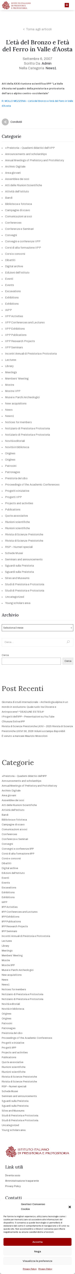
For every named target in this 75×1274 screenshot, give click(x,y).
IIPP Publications (16, 334)
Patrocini (10, 465)
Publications (12, 509)
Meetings (11, 372)
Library (9, 366)
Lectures (10, 359)
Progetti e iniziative (17, 490)
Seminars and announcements (24, 559)
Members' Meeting (17, 378)
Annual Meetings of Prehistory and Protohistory (34, 160)
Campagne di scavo (17, 210)
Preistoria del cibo (16, 478)
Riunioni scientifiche (17, 522)
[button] (70, 1206)
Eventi (9, 278)
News (9, 409)
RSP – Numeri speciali (19, 546)
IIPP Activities (14, 316)
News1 (51, 68)
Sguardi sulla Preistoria (19, 565)
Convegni (11, 235)
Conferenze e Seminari (19, 228)
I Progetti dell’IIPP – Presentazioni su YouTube (28, 716)
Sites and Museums (17, 578)
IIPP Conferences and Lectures (25, 322)
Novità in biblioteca (17, 447)
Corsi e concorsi (15, 253)
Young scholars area (17, 603)
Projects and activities (19, 503)
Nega (37, 1251)
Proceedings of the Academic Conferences (32, 484)
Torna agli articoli (39, 29)
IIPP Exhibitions (15, 328)
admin (47, 63)
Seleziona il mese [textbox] (13, 628)
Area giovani (13, 172)
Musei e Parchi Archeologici (22, 397)
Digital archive (14, 266)
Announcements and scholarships (26, 154)
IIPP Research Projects (20, 341)
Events (9, 285)
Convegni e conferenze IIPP (22, 241)
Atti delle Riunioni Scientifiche (23, 185)
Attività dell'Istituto (17, 191)
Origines (10, 453)
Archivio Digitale (15, 166)
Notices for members (18, 422)
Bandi (8, 197)
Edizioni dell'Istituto (17, 272)
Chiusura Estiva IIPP (13, 721)
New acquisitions (16, 403)
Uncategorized (14, 596)
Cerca (5, 655)
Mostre (9, 384)
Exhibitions (12, 297)
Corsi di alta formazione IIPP (23, 247)
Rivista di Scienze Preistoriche (24, 534)
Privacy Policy (30, 1269)
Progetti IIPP (13, 497)
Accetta (37, 1242)
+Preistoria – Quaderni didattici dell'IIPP (30, 147)
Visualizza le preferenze (37, 1261)
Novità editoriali (15, 440)
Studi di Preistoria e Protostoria (24, 584)
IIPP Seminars (14, 347)
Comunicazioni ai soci (18, 216)
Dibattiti (10, 260)
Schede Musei (14, 553)
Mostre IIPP (12, 391)
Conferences (13, 222)
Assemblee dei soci (17, 179)
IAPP (8, 309)
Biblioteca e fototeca (18, 203)
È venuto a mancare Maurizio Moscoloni (24, 736)
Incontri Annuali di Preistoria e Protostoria (31, 353)
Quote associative (16, 515)
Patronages (12, 472)
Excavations (13, 291)
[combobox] (37, 627)
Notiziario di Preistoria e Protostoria (27, 428)
